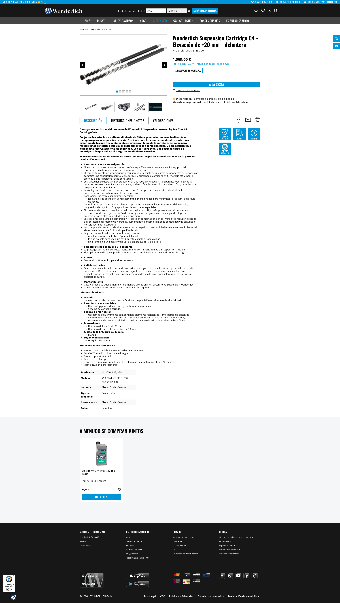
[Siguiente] (164, 65)
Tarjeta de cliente (134, 541)
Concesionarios (179, 545)
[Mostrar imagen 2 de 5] (120, 92)
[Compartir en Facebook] (238, 120)
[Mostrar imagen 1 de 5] (117, 92)
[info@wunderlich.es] (336, 46)
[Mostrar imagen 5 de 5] (130, 92)
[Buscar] (256, 10)
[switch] (9, 589)
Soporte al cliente (227, 545)
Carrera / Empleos (134, 549)
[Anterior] (82, 65)
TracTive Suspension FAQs (138, 558)
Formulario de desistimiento (185, 553)
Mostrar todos (205, 10)
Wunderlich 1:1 (226, 541)
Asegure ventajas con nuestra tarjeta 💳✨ (23, 2)
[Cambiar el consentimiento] (14, 597)
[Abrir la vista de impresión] (257, 120)
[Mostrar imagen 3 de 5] (123, 92)
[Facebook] (222, 576)
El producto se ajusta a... (188, 70)
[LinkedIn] (246, 576)
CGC (162, 596)
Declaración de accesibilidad (244, 596)
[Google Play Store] (137, 584)
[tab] (93, 120)
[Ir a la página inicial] (63, 10)
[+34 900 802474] (336, 38)
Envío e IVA (177, 541)
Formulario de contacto (229, 549)
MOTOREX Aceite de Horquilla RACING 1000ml (98, 472)
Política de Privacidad (181, 596)
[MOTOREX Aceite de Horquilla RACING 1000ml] (101, 453)
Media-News (85, 545)
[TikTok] (255, 576)
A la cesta (216, 84)
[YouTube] (238, 576)
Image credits (132, 553)
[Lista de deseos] (263, 10)
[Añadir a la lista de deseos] (119, 489)
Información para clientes (184, 537)
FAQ (174, 549)
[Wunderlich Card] (91, 580)
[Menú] (13, 576)
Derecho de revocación (211, 596)
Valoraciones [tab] (163, 120)
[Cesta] (293, 10)
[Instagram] (230, 576)
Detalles (101, 496)
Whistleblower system (229, 553)
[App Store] (137, 576)
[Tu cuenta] (269, 10)
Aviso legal (150, 596)
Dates (128, 537)
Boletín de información (90, 537)
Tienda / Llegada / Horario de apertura (236, 537)
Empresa (130, 545)
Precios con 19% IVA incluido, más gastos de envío (201, 63)
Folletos (83, 541)
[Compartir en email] (248, 120)
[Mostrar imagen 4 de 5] (127, 92)
